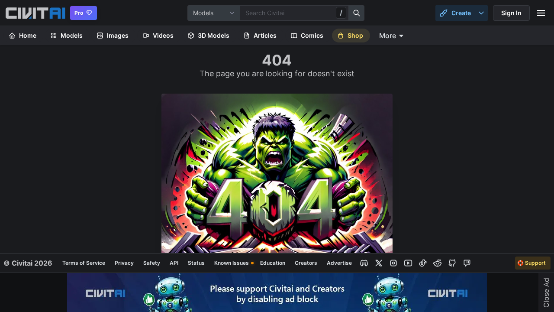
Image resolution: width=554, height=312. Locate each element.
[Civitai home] (35, 13)
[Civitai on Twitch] (467, 263)
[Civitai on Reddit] (437, 263)
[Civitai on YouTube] (408, 263)
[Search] (356, 13)
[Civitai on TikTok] (423, 263)
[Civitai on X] (378, 263)
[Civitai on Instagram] (393, 263)
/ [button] (341, 12)
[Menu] (541, 13)
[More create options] (481, 13)
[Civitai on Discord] (364, 263)
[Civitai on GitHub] (452, 263)
